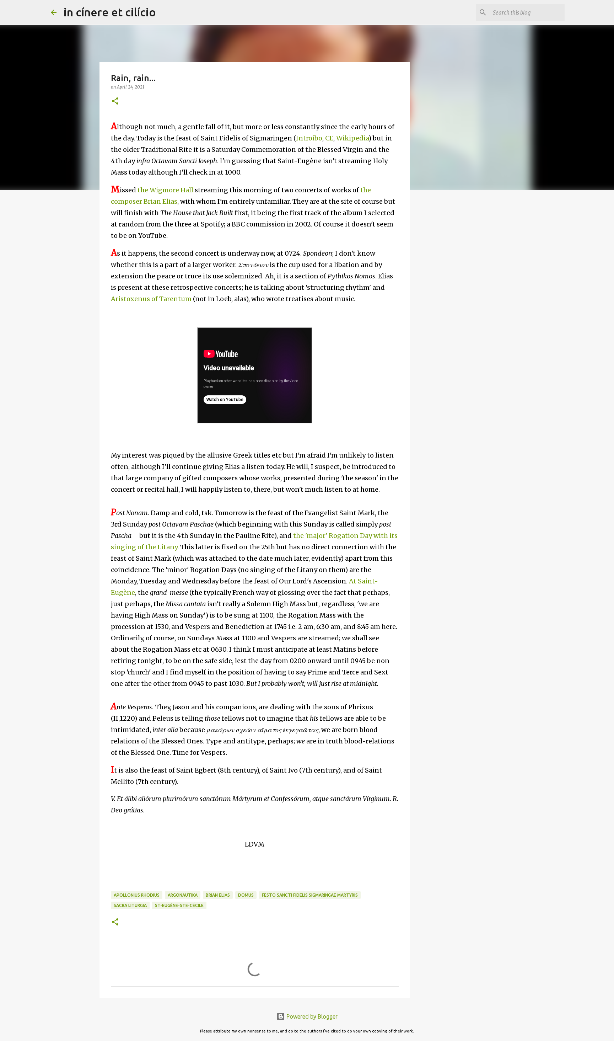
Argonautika (183, 895)
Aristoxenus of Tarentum (151, 299)
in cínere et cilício (110, 12)
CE (329, 138)
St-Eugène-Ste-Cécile (179, 905)
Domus (246, 895)
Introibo (309, 138)
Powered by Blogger (311, 1016)
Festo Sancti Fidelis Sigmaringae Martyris (310, 895)
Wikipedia (352, 138)
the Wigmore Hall (165, 190)
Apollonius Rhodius (137, 895)
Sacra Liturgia (130, 905)
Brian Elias (218, 895)
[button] (115, 101)
